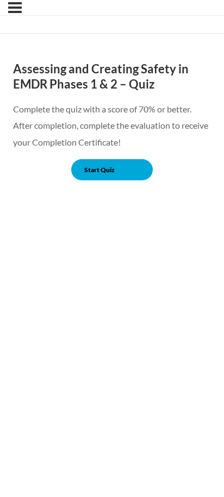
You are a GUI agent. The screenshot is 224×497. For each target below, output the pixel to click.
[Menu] (15, 7)
